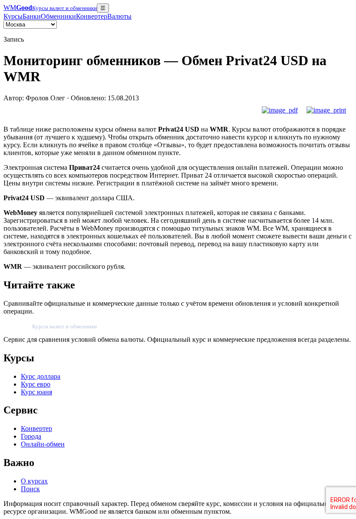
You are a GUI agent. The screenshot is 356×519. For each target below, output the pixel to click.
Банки (32, 16)
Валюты (119, 16)
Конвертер (91, 16)
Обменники (58, 16)
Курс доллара (40, 376)
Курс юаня (36, 392)
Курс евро (35, 384)
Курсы (13, 16)
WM (50, 7)
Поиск (30, 489)
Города (31, 436)
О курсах (34, 481)
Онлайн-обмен (43, 444)
